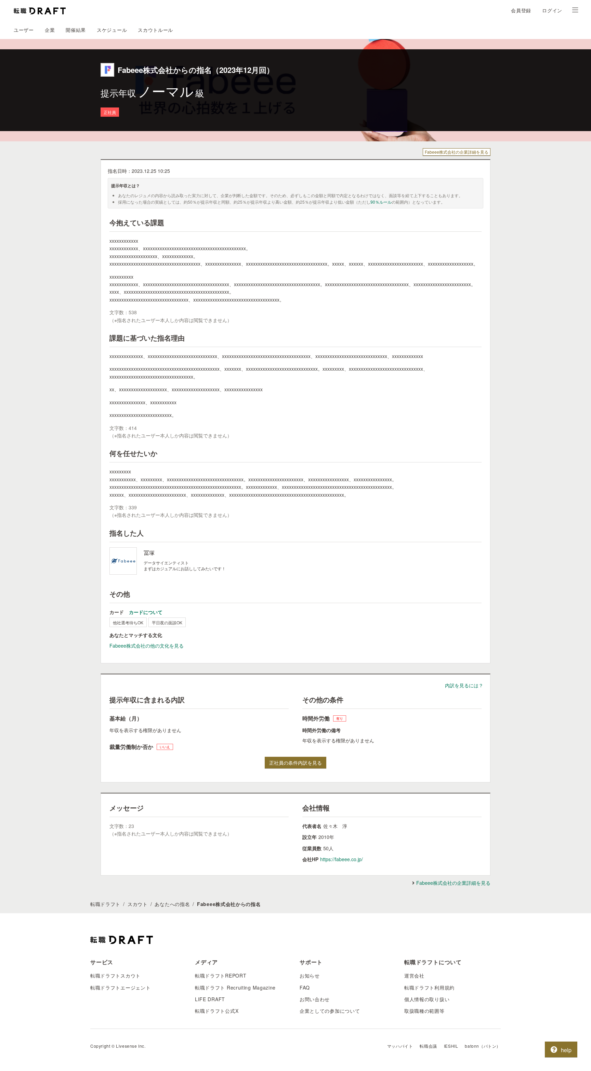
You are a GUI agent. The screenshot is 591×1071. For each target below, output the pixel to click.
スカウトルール (155, 29)
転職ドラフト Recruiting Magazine (235, 987)
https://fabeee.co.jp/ (341, 859)
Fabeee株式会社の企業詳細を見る (456, 152)
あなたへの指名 (172, 904)
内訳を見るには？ (464, 685)
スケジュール (112, 29)
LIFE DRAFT (210, 999)
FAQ (305, 987)
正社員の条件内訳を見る (295, 762)
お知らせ (310, 975)
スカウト (138, 904)
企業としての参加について (330, 1010)
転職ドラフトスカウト (115, 975)
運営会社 (414, 975)
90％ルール (381, 202)
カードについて (145, 612)
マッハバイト (400, 1046)
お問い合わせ (315, 999)
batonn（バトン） (483, 1046)
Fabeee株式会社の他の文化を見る (146, 645)
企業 (50, 29)
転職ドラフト (105, 904)
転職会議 (428, 1046)
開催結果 (76, 29)
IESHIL (451, 1046)
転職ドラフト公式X (216, 1010)
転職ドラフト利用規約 (429, 987)
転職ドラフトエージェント (120, 987)
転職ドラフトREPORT (220, 975)
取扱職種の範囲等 (424, 1010)
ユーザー (24, 29)
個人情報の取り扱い (426, 999)
